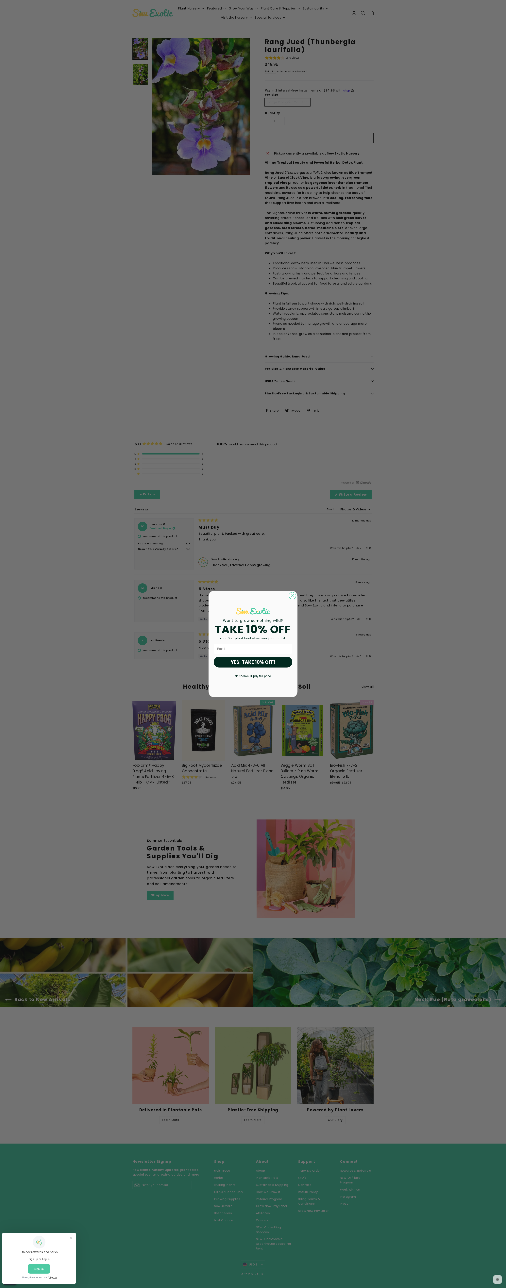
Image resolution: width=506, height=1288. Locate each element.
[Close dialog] (292, 595)
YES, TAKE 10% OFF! (253, 662)
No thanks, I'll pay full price (253, 676)
